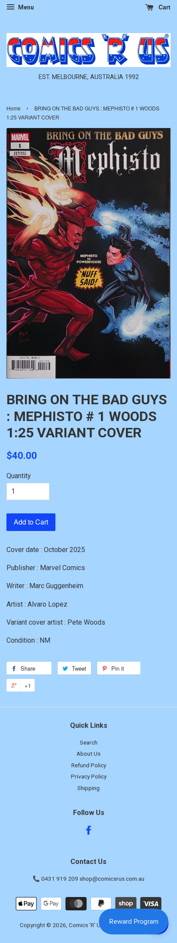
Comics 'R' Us (86, 925)
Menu (25, 7)
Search (89, 742)
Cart (164, 7)
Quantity (18, 476)
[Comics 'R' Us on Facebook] (88, 831)
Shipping (88, 787)
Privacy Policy (89, 776)
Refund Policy (88, 765)
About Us (88, 753)
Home (13, 108)
